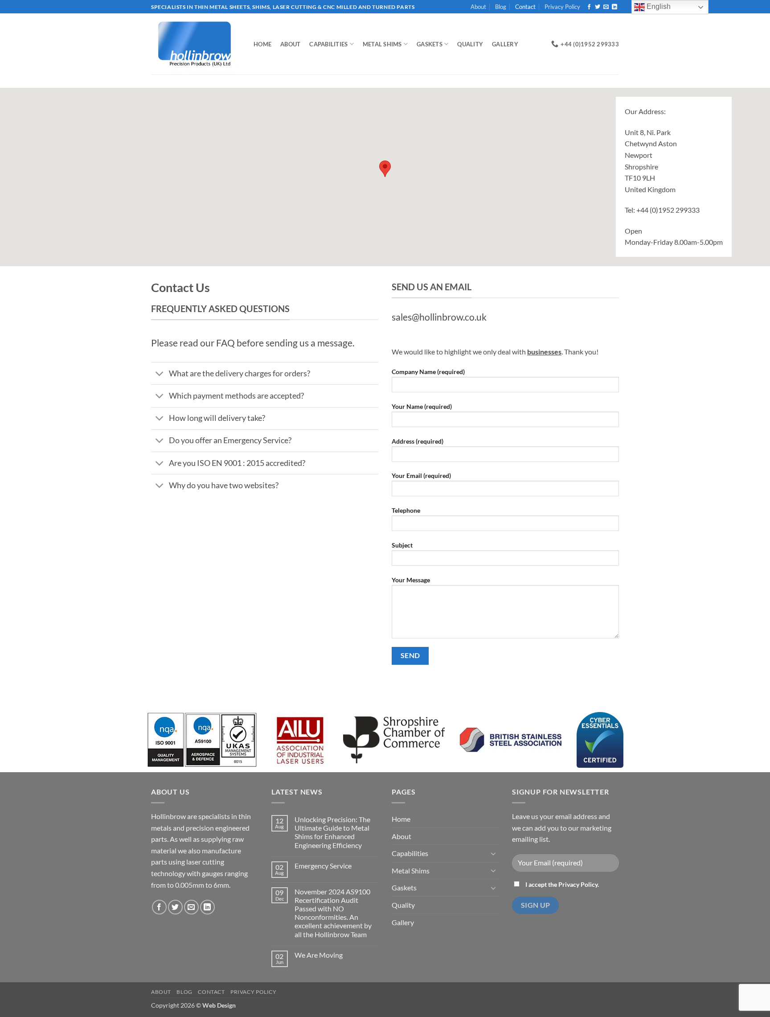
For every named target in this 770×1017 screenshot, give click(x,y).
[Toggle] (159, 374)
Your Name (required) (422, 406)
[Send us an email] (606, 7)
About (478, 6)
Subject (402, 545)
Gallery (505, 44)
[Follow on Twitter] (597, 7)
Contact (525, 6)
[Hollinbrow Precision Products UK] (195, 43)
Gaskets (429, 44)
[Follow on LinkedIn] (614, 7)
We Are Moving (319, 955)
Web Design (219, 1005)
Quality (470, 44)
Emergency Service (323, 865)
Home (262, 44)
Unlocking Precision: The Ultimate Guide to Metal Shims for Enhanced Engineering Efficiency (332, 832)
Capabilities (328, 44)
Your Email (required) (421, 475)
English (658, 6)
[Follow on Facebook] (589, 7)
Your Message (411, 580)
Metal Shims (382, 44)
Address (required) (417, 441)
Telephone (406, 510)
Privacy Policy (562, 6)
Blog (500, 6)
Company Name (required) (428, 371)
